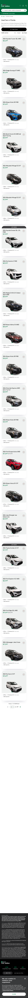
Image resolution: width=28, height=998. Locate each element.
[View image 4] (15, 88)
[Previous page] (7, 706)
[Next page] (20, 706)
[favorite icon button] (20, 5)
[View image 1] (12, 88)
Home (4, 16)
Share (25, 33)
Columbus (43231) (12, 13)
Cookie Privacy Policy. (8, 990)
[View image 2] (13, 88)
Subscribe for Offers (19, 973)
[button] (23, 39)
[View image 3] (14, 88)
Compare (18, 32)
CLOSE (14, 994)
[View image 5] (16, 88)
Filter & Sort (15, 29)
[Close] (25, 978)
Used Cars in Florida (9, 16)
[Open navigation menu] (26, 6)
